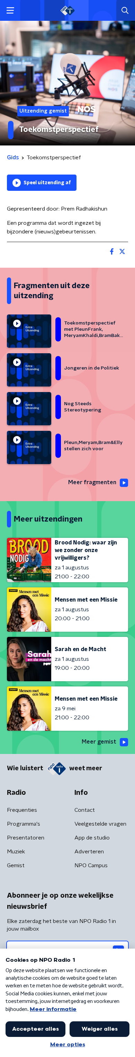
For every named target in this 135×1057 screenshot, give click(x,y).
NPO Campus (91, 865)
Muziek (16, 851)
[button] (10, 10)
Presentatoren (25, 838)
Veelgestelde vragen (100, 824)
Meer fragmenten (92, 482)
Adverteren (89, 851)
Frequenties (22, 810)
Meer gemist (99, 742)
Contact (84, 810)
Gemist (16, 865)
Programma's (23, 824)
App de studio (92, 838)
